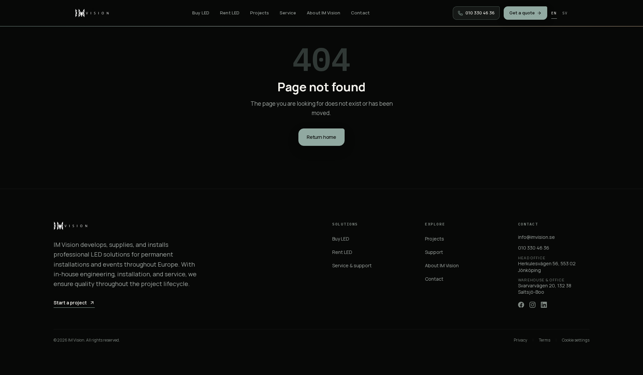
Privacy (520, 340)
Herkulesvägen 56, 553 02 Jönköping (547, 264)
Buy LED (200, 13)
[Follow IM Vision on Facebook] (521, 305)
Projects (259, 13)
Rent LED (229, 13)
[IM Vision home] (92, 13)
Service (288, 13)
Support (434, 252)
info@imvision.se (536, 237)
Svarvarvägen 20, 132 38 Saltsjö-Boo (544, 286)
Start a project (70, 302)
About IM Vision (323, 13)
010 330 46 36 (533, 248)
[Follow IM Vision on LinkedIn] (544, 305)
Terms (544, 340)
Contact (360, 13)
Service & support (352, 265)
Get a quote (522, 13)
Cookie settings (575, 340)
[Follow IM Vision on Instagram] (532, 305)
